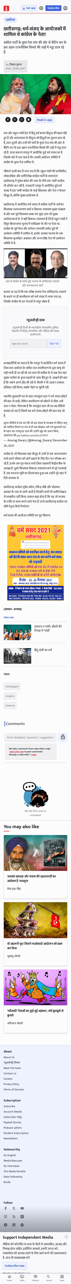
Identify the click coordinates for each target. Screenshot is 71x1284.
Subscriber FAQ (13, 1117)
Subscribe (53, 8)
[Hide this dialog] (66, 1237)
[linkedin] (14, 1225)
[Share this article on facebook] (8, 119)
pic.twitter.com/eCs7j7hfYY (32, 435)
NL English (10, 1155)
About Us (9, 1057)
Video (22, 1278)
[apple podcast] (22, 1217)
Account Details (13, 1111)
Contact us (10, 1073)
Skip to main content (19, 24)
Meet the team (12, 1068)
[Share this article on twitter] (15, 119)
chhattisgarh (12, 686)
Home (9, 1278)
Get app (31, 8)
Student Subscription (16, 1133)
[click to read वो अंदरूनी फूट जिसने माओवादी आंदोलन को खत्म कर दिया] (35, 920)
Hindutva (10, 706)
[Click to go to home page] (6, 8)
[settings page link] (41, 8)
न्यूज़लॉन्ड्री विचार (12, 1062)
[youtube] (22, 1209)
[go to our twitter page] (14, 1209)
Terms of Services (14, 1089)
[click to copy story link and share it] (28, 119)
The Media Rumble (15, 1171)
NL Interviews (11, 1166)
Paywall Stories (12, 1122)
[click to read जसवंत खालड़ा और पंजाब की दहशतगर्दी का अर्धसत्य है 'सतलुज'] (35, 853)
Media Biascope (13, 1160)
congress (10, 696)
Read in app (44, 120)
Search (49, 1280)
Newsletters (11, 1138)
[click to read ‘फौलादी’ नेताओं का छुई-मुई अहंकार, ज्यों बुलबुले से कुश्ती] (35, 987)
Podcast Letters (13, 1127)
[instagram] (5, 1217)
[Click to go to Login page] (65, 8)
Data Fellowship (13, 1176)
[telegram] (5, 1225)
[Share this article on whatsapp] (22, 119)
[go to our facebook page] (5, 1209)
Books (7, 1182)
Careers (8, 1078)
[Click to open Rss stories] (14, 1217)
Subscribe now (15, 1265)
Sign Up (54, 343)
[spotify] (22, 1225)
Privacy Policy (11, 1084)
